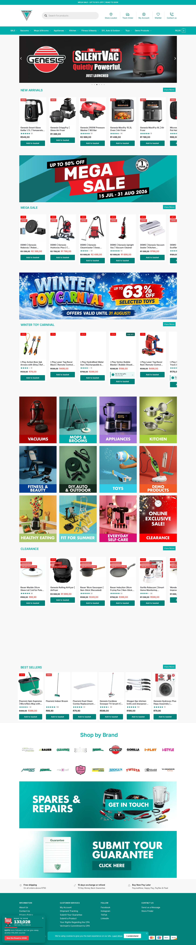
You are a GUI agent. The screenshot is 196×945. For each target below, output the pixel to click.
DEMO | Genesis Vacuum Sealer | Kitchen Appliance (152, 246)
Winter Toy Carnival (38, 325)
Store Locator (111, 18)
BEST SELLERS (31, 667)
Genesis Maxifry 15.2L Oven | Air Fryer (121, 128)
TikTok (104, 914)
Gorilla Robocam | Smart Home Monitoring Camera (152, 588)
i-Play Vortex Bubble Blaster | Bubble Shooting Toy (122, 363)
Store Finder (147, 911)
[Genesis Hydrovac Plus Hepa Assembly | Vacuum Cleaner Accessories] (165, 685)
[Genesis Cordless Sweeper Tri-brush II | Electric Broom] (111, 685)
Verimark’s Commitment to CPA (75, 926)
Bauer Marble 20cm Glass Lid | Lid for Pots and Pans (31, 588)
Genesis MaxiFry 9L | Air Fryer (152, 128)
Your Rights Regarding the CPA (75, 922)
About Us (23, 907)
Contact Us (24, 911)
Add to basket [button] (32, 143)
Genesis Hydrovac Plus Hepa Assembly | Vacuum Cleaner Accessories (165, 702)
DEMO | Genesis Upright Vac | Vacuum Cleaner (122, 246)
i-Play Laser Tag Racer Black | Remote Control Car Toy (61, 363)
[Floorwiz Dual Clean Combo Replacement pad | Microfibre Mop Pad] (84, 685)
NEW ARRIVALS (32, 90)
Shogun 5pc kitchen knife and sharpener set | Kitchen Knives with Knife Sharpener (137, 702)
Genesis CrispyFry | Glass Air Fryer (60, 128)
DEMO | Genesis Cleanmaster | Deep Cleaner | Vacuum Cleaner (90, 246)
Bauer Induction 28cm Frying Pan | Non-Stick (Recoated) (121, 588)
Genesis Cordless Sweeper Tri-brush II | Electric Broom (110, 702)
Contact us (171, 18)
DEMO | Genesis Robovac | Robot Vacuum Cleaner (28, 246)
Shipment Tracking (69, 911)
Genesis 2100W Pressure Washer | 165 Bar (92, 128)
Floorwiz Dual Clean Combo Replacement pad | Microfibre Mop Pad (83, 702)
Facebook (105, 907)
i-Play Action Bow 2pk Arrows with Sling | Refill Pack (32, 363)
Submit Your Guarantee (71, 914)
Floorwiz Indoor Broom (57, 701)
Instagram (105, 911)
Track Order (127, 18)
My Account (143, 18)
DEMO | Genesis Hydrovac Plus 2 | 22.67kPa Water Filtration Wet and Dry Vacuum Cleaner (61, 246)
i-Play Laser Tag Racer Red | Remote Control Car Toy (151, 363)
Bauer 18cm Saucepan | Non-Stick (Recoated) (91, 588)
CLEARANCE (30, 549)
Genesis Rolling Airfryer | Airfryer (62, 588)
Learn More (117, 936)
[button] (180, 31)
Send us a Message (150, 907)
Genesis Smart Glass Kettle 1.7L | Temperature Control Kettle (32, 128)
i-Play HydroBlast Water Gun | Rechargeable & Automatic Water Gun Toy (92, 363)
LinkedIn (105, 918)
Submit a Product (68, 918)
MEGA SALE (29, 207)
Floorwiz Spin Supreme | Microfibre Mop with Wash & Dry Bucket (30, 702)
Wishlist (158, 18)
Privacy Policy (26, 914)
